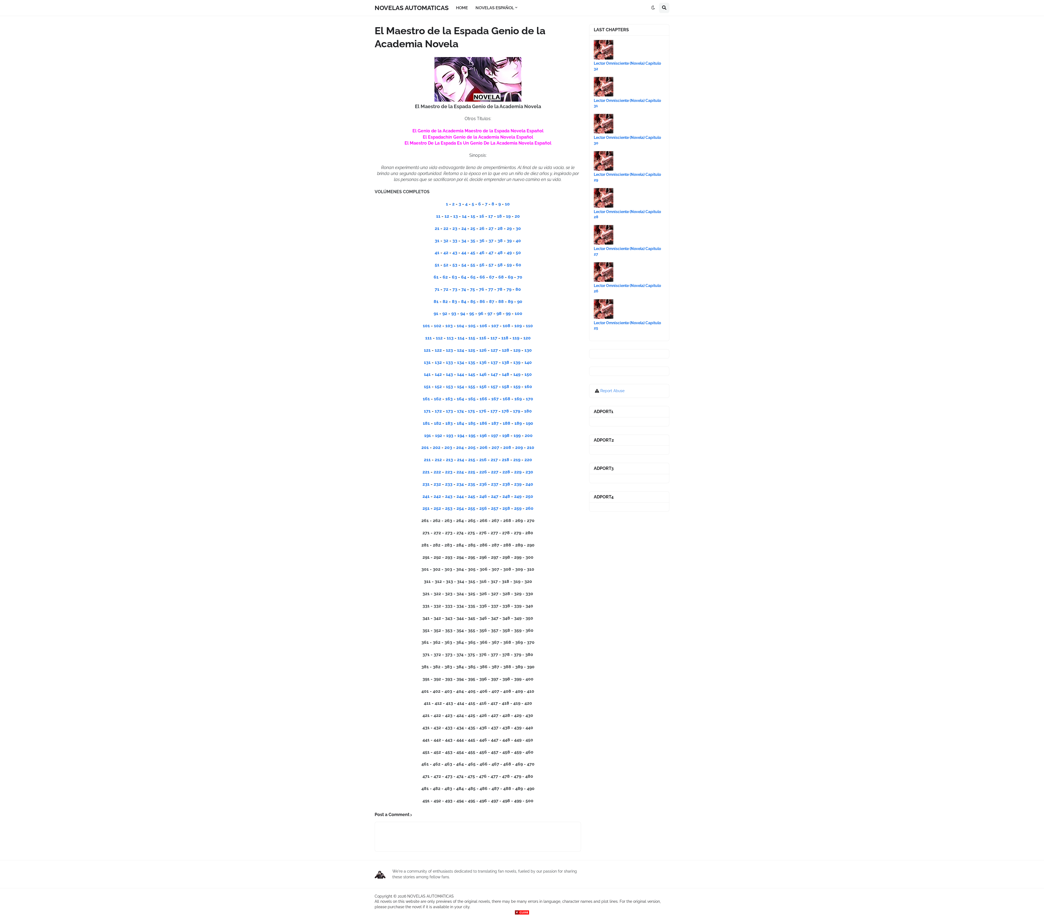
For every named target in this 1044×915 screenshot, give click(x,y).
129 (516, 350)
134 (460, 362)
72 (445, 289)
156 (483, 386)
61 (436, 277)
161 (427, 398)
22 (445, 228)
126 (483, 350)
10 (507, 204)
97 (489, 313)
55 (472, 264)
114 (461, 338)
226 (483, 471)
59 (509, 264)
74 (463, 289)
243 (449, 496)
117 (493, 338)
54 (463, 264)
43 (454, 252)
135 (471, 362)
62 (445, 277)
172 (439, 411)
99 (508, 313)
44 (463, 252)
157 (495, 386)
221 (426, 471)
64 (463, 277)
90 (519, 301)
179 (517, 411)
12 (447, 216)
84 (463, 301)
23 (454, 228)
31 (437, 240)
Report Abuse (612, 391)
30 (518, 228)
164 (461, 398)
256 (483, 508)
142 (438, 374)
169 (518, 398)
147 (494, 374)
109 (518, 325)
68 (501, 277)
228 (506, 471)
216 (483, 459)
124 (460, 350)
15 (473, 216)
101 (426, 325)
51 (437, 264)
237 (495, 484)
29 (509, 228)
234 (460, 484)
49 (509, 252)
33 (454, 240)
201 (425, 447)
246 (483, 496)
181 (427, 423)
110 (529, 325)
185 (472, 423)
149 (516, 374)
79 (509, 289)
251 (426, 508)
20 (517, 216)
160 (528, 386)
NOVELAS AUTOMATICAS (412, 7)
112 (439, 338)
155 (472, 386)
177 (494, 411)
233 (449, 484)
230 (529, 471)
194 (461, 435)
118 (504, 338)
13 (455, 216)
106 (483, 325)
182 (438, 423)
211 (428, 459)
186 (484, 423)
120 (527, 338)
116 (482, 338)
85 (473, 301)
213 (450, 459)
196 (484, 435)
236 (483, 484)
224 (460, 471)
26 (481, 228)
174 (461, 411)
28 (500, 228)
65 (473, 277)
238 (506, 484)
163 (449, 398)
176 (483, 411)
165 (472, 398)
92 (444, 313)
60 (518, 264)
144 (460, 374)
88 (501, 301)
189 (518, 423)
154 (461, 386)
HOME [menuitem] (462, 7)
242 (438, 496)
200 (529, 435)
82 (445, 301)
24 (463, 228)
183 (449, 423)
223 (449, 471)
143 (449, 374)
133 (449, 362)
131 (427, 362)
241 (426, 496)
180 (528, 411)
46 (481, 252)
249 (518, 496)
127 (494, 350)
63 (454, 277)
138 (505, 362)
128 (505, 350)
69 (510, 277)
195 (472, 435)
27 (491, 228)
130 (528, 350)
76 (481, 289)
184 (461, 423)
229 (518, 471)
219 (517, 459)
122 (438, 350)
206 (484, 447)
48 (500, 252)
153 (449, 386)
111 (428, 338)
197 (495, 435)
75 (472, 289)
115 (471, 338)
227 (495, 471)
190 (529, 423)
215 (471, 459)
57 (491, 264)
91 (436, 313)
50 (518, 252)
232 (438, 484)
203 (448, 447)
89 (510, 301)
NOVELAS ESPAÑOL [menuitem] (495, 7)
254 (460, 508)
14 (464, 216)
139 (516, 362)
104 (460, 325)
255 (472, 508)
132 (438, 362)
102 (437, 325)
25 (472, 228)
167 (495, 398)
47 (491, 252)
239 (518, 484)
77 (490, 289)
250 (529, 496)
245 (472, 496)
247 (495, 496)
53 (454, 264)
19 (508, 216)
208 (507, 447)
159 (517, 386)
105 (472, 325)
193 (450, 435)
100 (518, 313)
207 (496, 447)
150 (528, 374)
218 (505, 459)
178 (506, 411)
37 (491, 240)
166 (484, 398)
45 (472, 252)
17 (490, 216)
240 (529, 484)
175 (472, 411)
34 (463, 240)
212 (439, 459)
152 (438, 386)
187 (495, 423)
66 (482, 277)
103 (449, 325)
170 (529, 398)
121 (427, 350)
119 (515, 338)
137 (494, 362)
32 (445, 240)
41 (437, 252)
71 (437, 289)
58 (500, 264)
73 (454, 289)
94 (462, 313)
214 (461, 459)
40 (518, 240)
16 (481, 216)
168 (507, 398)
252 (438, 508)
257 (495, 508)
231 (426, 484)
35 (472, 240)
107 (495, 325)
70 (519, 277)
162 (438, 398)
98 (499, 313)
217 (495, 459)
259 (517, 508)
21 (437, 228)
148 (505, 374)
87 (491, 301)
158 (506, 386)
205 (472, 447)
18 (499, 216)
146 (483, 374)
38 (500, 240)
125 (471, 350)
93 (453, 313)
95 (471, 313)
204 (460, 447)
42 (445, 252)
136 (483, 362)
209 (519, 447)
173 (450, 411)
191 (428, 435)
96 (480, 313)
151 (427, 386)
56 (481, 264)
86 (482, 301)
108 (506, 325)
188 (507, 423)
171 (428, 411)
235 (472, 484)
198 (506, 435)
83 (454, 301)
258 (506, 508)
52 (445, 264)
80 (518, 289)
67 (491, 277)
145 (471, 374)
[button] (653, 8)
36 (481, 240)
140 (528, 362)
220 (528, 459)
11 (438, 216)
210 (530, 447)
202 (437, 447)
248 (506, 496)
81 (436, 301)
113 (450, 338)
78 (499, 289)
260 (529, 508)
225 (472, 471)
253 (449, 508)
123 (449, 350)
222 (438, 471)
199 (518, 435)
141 (427, 374)
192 (438, 435)
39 (509, 240)
